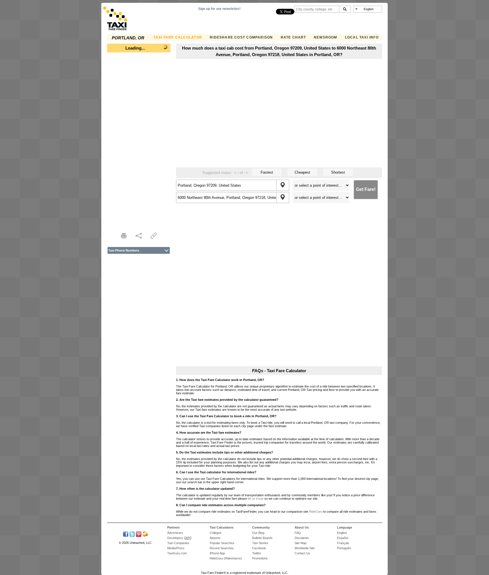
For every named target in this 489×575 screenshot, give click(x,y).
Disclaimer (302, 538)
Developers (175, 538)
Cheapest (302, 172)
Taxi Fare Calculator (178, 37)
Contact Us (302, 553)
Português (344, 548)
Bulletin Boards (262, 538)
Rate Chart (293, 37)
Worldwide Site (305, 548)
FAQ (298, 532)
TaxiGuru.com (177, 553)
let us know (255, 498)
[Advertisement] (138, 140)
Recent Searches (222, 548)
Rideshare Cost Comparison (241, 37)
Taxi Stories (260, 543)
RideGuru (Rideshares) (226, 558)
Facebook (259, 548)
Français (343, 543)
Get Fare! (366, 189)
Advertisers (175, 532)
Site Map (300, 543)
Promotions (260, 558)
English (342, 532)
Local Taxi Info (362, 37)
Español (342, 538)
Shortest (338, 172)
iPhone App (217, 553)
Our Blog (258, 532)
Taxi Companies (178, 543)
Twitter (256, 553)
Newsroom (325, 37)
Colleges (216, 532)
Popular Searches (222, 543)
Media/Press (176, 548)
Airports (215, 538)
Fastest (267, 172)
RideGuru (315, 511)
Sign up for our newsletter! (219, 9)
